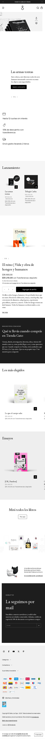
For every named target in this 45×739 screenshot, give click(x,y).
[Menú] (3, 8)
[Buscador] (38, 8)
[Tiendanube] (9, 725)
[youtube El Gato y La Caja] (13, 651)
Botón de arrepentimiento (9, 721)
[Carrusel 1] (22, 542)
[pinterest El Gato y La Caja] (23, 651)
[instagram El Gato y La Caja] (3, 651)
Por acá (22, 517)
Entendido (38, 735)
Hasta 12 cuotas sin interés (22, 2)
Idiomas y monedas (12, 698)
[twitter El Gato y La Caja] (18, 651)
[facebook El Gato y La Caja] (8, 651)
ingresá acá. (35, 717)
